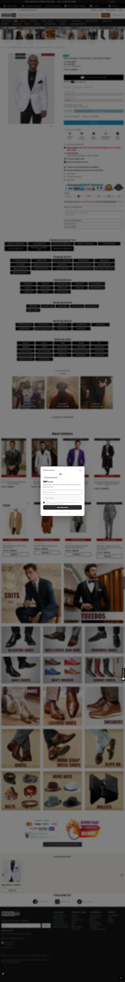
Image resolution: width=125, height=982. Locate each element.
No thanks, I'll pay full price (62, 512)
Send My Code (62, 507)
